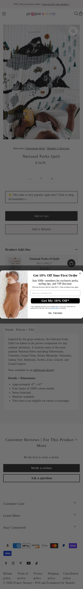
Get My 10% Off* (55, 300)
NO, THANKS (55, 313)
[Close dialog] (80, 273)
